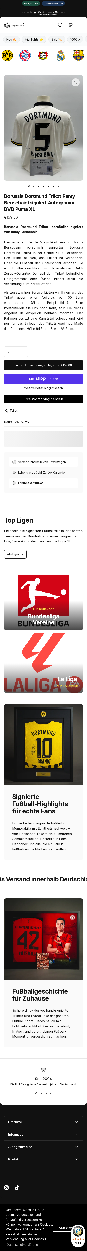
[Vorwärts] (81, 12)
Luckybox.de (31, 3)
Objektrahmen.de (53, 3)
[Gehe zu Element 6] (53, 186)
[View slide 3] (46, 1093)
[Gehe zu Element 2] (33, 186)
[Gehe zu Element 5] (48, 186)
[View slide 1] (36, 1093)
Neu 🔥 (11, 39)
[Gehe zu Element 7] (58, 186)
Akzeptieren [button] (67, 1227)
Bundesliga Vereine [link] (43, 619)
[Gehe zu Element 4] (43, 186)
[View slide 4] (50, 1093)
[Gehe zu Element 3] (38, 186)
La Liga (67, 679)
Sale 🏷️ (56, 39)
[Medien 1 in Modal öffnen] (76, 82)
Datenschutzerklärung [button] (22, 1244)
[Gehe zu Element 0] (29, 186)
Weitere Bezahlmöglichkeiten (43, 388)
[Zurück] (5, 12)
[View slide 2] (41, 1093)
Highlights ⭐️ (34, 39)
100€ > (75, 39)
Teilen (14, 410)
